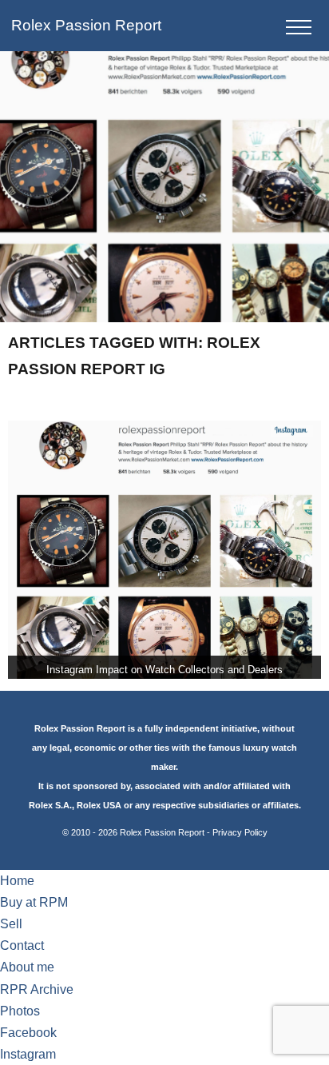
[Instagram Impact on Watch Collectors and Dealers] (164, 549)
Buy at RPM (34, 902)
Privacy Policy (240, 832)
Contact (22, 945)
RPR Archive (36, 989)
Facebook (28, 1032)
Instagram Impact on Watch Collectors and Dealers (164, 670)
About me (27, 967)
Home (17, 881)
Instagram (28, 1054)
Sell (11, 924)
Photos (20, 1011)
